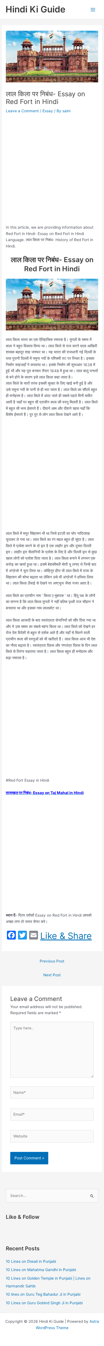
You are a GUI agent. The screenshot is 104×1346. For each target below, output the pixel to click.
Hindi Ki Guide (35, 9)
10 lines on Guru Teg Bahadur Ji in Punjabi (43, 1294)
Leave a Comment (22, 111)
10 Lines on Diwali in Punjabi (31, 1261)
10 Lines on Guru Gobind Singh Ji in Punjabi (44, 1303)
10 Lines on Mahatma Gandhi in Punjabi (41, 1269)
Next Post (52, 975)
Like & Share (66, 936)
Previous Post (52, 961)
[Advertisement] (52, 169)
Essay (47, 111)
